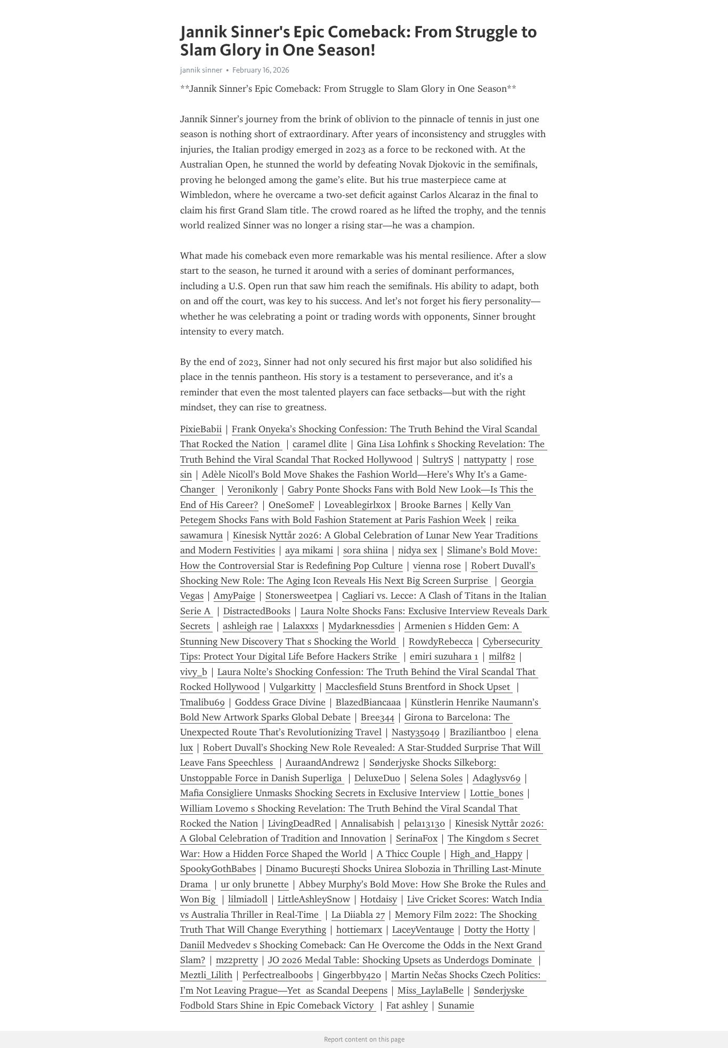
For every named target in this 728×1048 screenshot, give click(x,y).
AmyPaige (234, 595)
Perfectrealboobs (277, 975)
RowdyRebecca (441, 641)
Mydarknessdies (361, 626)
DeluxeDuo (377, 778)
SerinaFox (417, 838)
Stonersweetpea (298, 595)
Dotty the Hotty (496, 929)
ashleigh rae (248, 626)
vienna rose (437, 565)
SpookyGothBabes (218, 869)
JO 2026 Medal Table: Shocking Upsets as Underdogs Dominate (401, 960)
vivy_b (193, 672)
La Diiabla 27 (358, 914)
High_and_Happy (486, 854)
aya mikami (309, 550)
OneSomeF (291, 505)
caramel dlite (320, 444)
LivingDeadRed (299, 823)
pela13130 (424, 823)
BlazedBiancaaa (368, 702)
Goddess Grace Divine (280, 702)
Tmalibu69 (202, 702)
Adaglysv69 (497, 778)
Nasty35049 (416, 732)
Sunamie (456, 1005)
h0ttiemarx (359, 929)
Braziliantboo (478, 732)
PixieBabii (201, 429)
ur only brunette (255, 884)
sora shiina (365, 550)
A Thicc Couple (408, 854)
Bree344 (377, 717)
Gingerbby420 (352, 975)
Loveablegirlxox (358, 505)
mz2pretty (237, 960)
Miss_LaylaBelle (431, 990)
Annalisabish (367, 823)
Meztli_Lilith (206, 975)
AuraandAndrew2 (322, 762)
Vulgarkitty (293, 687)
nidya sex (417, 550)
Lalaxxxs (300, 626)
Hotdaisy (378, 899)
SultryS (438, 459)
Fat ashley (407, 1005)
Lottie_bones (496, 793)
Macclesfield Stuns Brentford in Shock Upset (419, 687)
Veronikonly (253, 489)
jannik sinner (201, 70)
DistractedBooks (256, 611)
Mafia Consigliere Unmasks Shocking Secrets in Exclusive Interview (320, 793)
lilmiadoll (248, 899)
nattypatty (485, 459)
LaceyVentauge (423, 929)
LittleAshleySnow (314, 899)
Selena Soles (436, 778)
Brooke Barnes (431, 505)
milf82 (502, 656)
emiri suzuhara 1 (444, 656)
